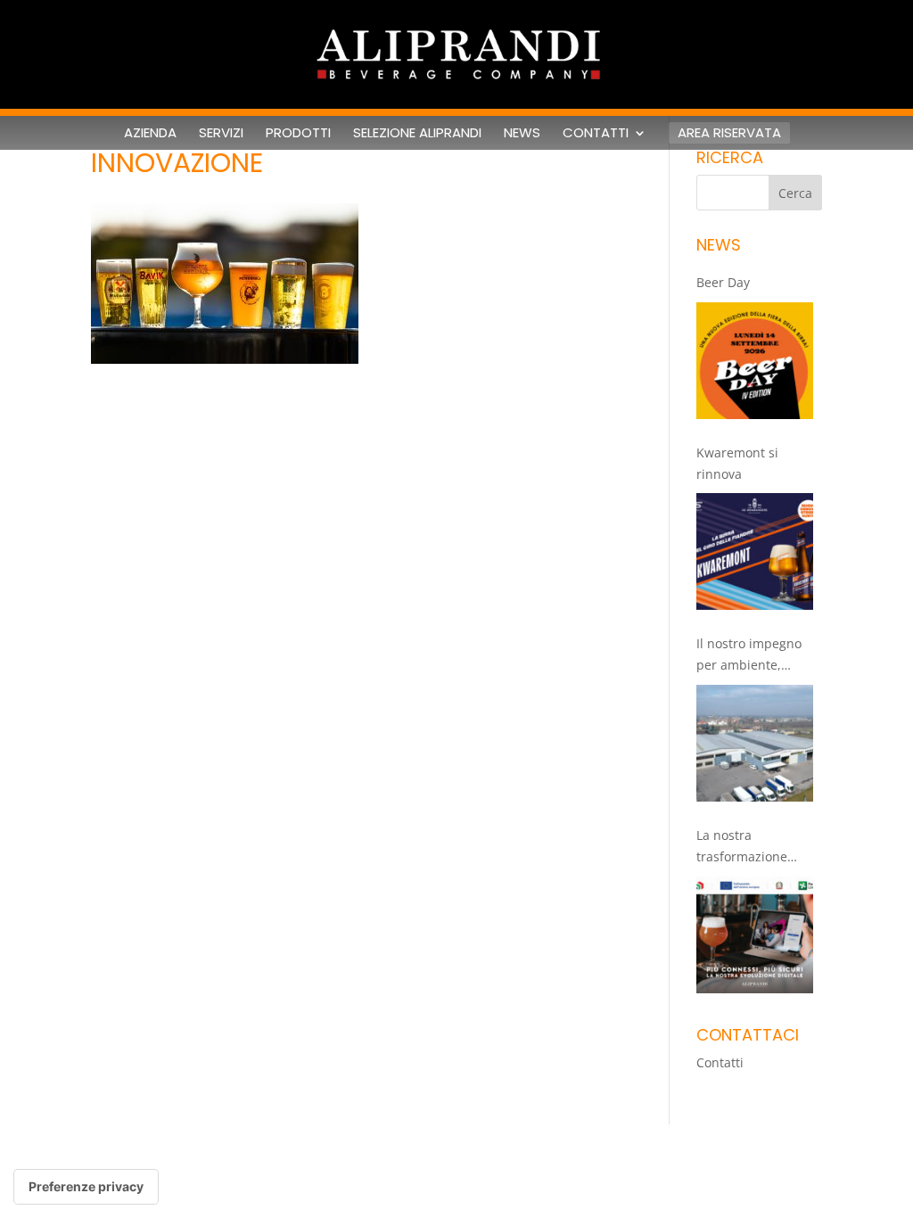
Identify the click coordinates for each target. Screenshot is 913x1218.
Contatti (596, 133)
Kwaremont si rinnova (737, 463)
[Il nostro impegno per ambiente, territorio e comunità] (754, 743)
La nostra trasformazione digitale (741, 847)
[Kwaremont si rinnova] (754, 551)
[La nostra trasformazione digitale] (754, 934)
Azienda (150, 133)
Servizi (221, 133)
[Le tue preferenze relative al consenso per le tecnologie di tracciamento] (86, 1187)
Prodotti (298, 133)
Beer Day (723, 282)
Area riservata (729, 132)
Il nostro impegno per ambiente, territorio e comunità (758, 655)
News (522, 133)
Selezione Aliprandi (417, 133)
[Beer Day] (754, 360)
